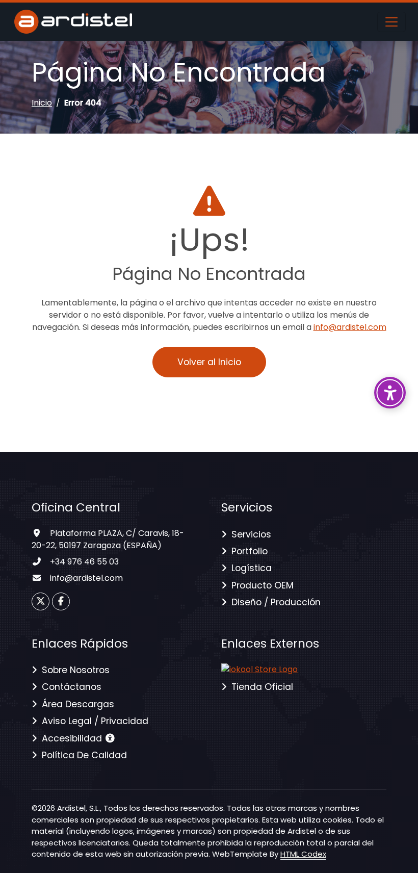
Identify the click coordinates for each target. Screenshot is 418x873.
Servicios (251, 534)
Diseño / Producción (276, 602)
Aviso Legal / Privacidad (95, 721)
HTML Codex (303, 854)
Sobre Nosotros (76, 670)
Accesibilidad (73, 738)
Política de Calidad (84, 755)
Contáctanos (71, 687)
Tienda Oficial (262, 687)
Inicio (42, 103)
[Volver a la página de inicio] (259, 669)
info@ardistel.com (350, 327)
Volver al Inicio (209, 362)
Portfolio (249, 551)
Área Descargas (78, 704)
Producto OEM (262, 585)
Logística (251, 568)
